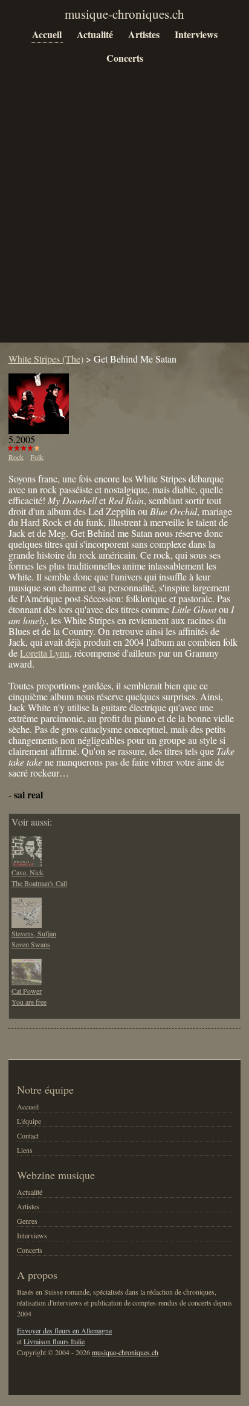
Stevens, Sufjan (33, 933)
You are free (29, 1002)
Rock (16, 457)
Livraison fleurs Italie (54, 1341)
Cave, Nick (27, 872)
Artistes (144, 34)
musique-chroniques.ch (125, 1352)
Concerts (124, 58)
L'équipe (29, 1121)
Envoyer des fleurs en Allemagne (64, 1330)
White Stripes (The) (45, 358)
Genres (27, 1221)
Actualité (95, 34)
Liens (25, 1150)
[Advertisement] (124, 213)
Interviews (196, 34)
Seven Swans (30, 944)
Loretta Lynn (45, 652)
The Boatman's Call (39, 883)
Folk (37, 457)
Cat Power (26, 991)
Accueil (47, 34)
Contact (28, 1135)
